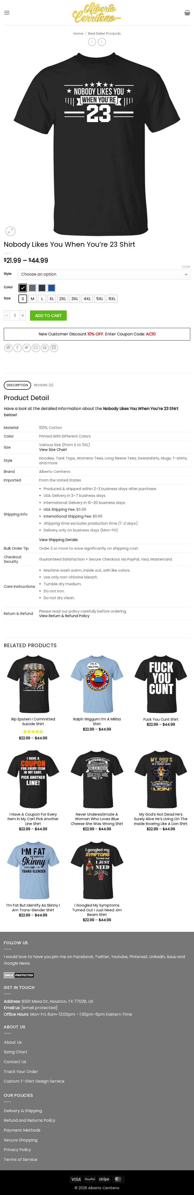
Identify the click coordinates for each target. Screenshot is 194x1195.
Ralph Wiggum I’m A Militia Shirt (97, 721)
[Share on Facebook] (17, 348)
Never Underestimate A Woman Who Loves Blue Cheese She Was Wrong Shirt (97, 819)
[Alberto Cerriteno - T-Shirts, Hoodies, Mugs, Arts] (97, 12)
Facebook (83, 957)
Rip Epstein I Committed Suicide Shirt (33, 721)
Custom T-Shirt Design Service (34, 1081)
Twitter (102, 957)
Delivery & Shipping (23, 1111)
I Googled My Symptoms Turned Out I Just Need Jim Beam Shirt (97, 910)
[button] (7, 12)
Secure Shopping (20, 1140)
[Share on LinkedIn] (54, 348)
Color (8, 287)
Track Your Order (21, 1072)
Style (8, 274)
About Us (13, 1042)
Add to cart (48, 315)
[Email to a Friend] (36, 348)
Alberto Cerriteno (103, 1187)
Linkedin (157, 957)
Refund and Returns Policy (29, 1120)
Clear (186, 267)
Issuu (171, 957)
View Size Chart (53, 449)
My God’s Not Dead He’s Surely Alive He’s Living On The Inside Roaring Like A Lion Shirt (160, 819)
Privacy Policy (17, 1150)
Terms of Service (20, 1159)
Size (7, 298)
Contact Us (15, 1062)
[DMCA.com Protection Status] (19, 975)
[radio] (23, 288)
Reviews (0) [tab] (44, 385)
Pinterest (138, 957)
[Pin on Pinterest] (45, 348)
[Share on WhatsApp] (8, 348)
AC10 (151, 334)
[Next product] (92, 42)
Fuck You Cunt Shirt (160, 719)
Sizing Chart (15, 1052)
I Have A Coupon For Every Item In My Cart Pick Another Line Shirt (33, 819)
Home (78, 33)
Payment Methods (22, 1130)
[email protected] (39, 1008)
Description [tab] (17, 385)
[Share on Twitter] (26, 348)
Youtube (119, 957)
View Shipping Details (58, 539)
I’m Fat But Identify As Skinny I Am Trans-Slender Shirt (33, 907)
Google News (17, 963)
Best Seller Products (104, 33)
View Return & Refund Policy (64, 615)
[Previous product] (102, 42)
